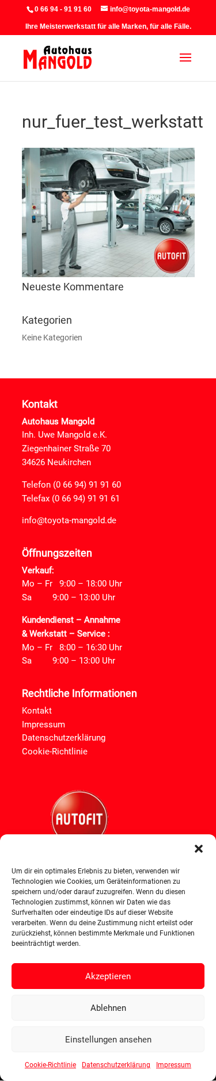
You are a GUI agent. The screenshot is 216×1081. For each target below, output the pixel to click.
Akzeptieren (108, 976)
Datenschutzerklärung (116, 1065)
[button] (198, 848)
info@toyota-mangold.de (69, 520)
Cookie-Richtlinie (50, 1065)
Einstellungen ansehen (108, 1039)
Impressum (173, 1065)
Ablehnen (108, 1008)
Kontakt (37, 711)
